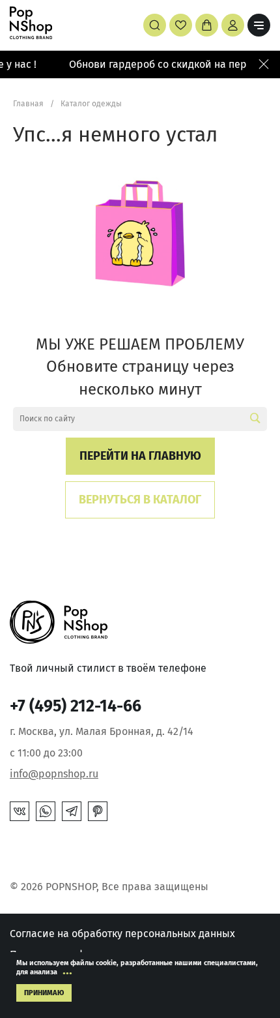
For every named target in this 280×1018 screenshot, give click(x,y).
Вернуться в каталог (140, 499)
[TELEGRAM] (71, 811)
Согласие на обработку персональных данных (122, 933)
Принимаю (44, 993)
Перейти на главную (140, 456)
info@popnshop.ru (54, 774)
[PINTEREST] (97, 811)
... (67, 970)
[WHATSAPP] (45, 811)
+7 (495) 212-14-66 (75, 706)
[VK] (19, 811)
